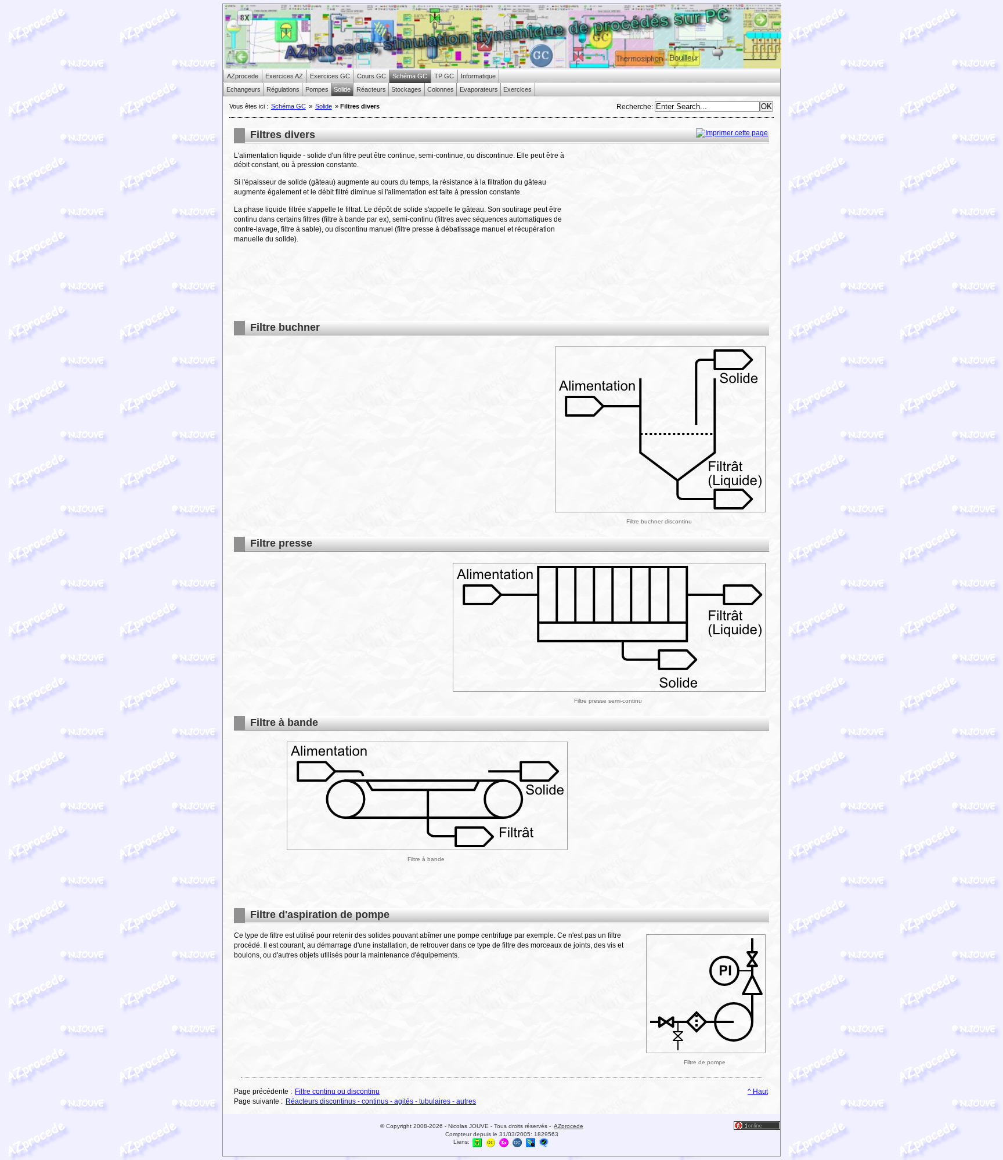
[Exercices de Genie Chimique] (504, 1142)
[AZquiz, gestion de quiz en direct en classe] (544, 1142)
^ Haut (758, 1091)
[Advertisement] (671, 232)
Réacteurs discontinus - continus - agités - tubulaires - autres (381, 1101)
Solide (323, 106)
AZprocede (568, 1126)
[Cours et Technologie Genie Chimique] (490, 1142)
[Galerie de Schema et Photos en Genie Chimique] (517, 1142)
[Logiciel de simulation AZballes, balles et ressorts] (530, 1142)
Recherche (633, 107)
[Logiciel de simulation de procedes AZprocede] (477, 1142)
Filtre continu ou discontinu (337, 1091)
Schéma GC (288, 106)
